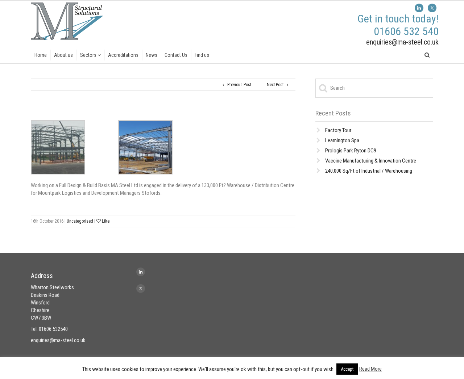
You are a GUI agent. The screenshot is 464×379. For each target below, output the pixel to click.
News (151, 55)
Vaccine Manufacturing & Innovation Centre (370, 160)
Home (40, 55)
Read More (370, 369)
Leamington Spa (342, 140)
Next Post (277, 84)
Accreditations (123, 55)
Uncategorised (80, 221)
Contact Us (176, 55)
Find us (202, 55)
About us (63, 55)
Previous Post (237, 84)
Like (105, 221)
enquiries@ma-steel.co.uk (402, 42)
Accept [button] (347, 369)
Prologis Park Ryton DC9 (350, 150)
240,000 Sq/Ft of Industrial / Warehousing (368, 171)
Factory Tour (338, 130)
